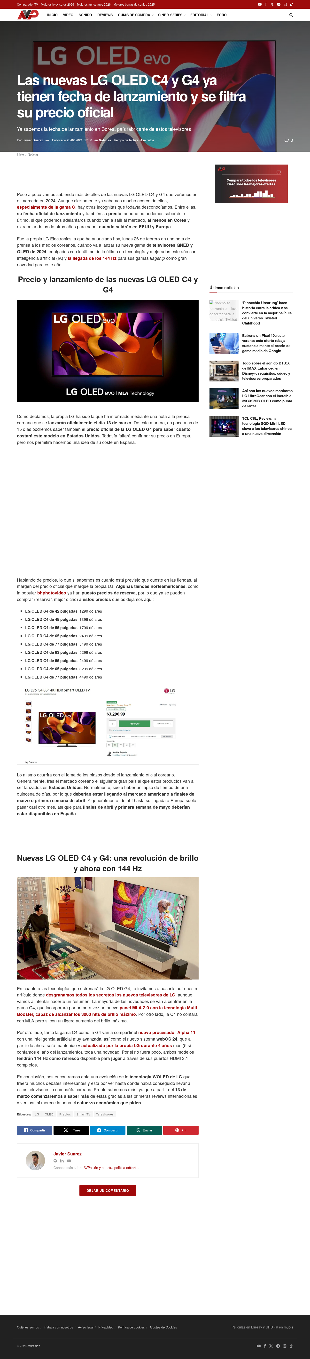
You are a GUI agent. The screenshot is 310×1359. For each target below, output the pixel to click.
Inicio (52, 14)
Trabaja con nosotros (58, 1327)
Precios (65, 1114)
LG (37, 1114)
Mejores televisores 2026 (57, 4)
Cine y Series (170, 14)
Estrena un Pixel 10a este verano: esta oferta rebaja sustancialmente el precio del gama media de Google (266, 343)
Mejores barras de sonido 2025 (134, 4)
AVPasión (33, 1346)
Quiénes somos (28, 1327)
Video (68, 14)
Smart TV (84, 1114)
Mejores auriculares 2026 (94, 4)
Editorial (199, 14)
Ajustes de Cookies (163, 1327)
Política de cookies (131, 1327)
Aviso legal (85, 1327)
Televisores (105, 1114)
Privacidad (105, 1327)
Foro (222, 14)
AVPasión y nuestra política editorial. (111, 1167)
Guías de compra (134, 14)
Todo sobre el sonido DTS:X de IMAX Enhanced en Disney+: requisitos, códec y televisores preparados (266, 370)
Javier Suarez (33, 140)
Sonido (85, 14)
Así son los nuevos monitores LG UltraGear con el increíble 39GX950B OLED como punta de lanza (267, 398)
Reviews (105, 14)
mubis (288, 1327)
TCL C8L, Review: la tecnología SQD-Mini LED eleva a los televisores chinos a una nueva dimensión (267, 426)
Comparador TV (27, 4)
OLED (49, 1114)
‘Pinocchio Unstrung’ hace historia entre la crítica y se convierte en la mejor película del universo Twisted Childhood (267, 313)
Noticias (105, 140)
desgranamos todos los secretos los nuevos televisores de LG (110, 995)
